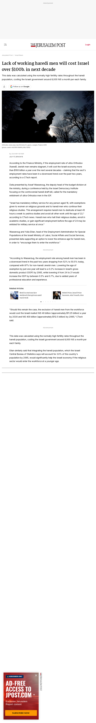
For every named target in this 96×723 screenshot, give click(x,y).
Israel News (19, 55)
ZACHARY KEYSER (17, 154)
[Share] (4, 86)
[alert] (21, 696)
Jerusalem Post (7, 55)
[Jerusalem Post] (48, 45)
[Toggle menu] (5, 44)
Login (87, 44)
